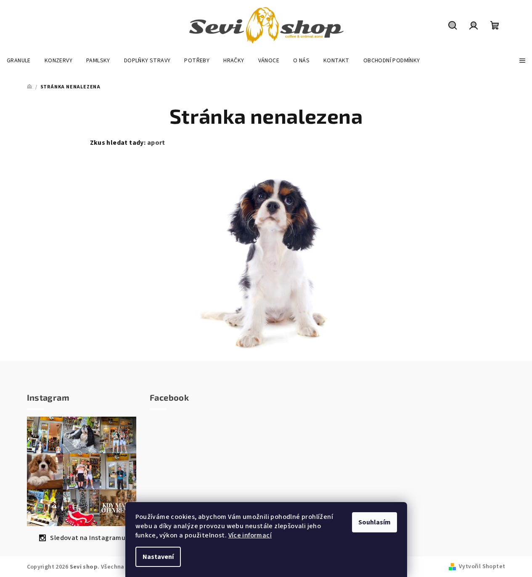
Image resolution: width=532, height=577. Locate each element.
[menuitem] (18, 60)
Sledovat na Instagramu (87, 537)
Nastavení (158, 556)
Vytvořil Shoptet (482, 566)
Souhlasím (374, 522)
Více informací (250, 535)
